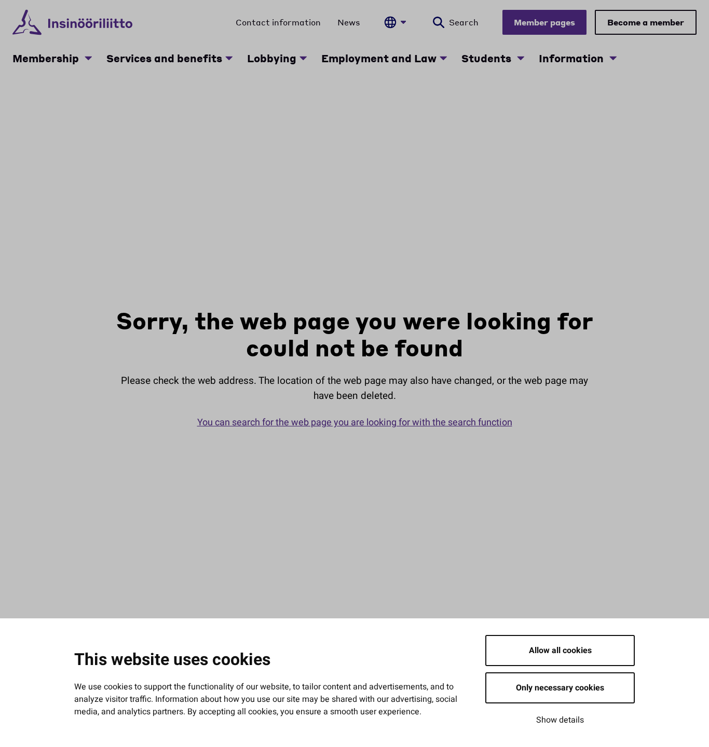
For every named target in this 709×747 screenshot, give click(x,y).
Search (464, 22)
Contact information (278, 22)
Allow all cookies (560, 650)
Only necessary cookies (560, 688)
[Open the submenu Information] (613, 58)
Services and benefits (164, 58)
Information (572, 58)
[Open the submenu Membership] (88, 58)
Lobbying (271, 58)
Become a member (645, 22)
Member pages (544, 22)
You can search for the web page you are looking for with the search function (354, 423)
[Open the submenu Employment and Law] (443, 58)
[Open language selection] (395, 22)
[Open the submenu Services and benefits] (229, 58)
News (348, 22)
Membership (46, 58)
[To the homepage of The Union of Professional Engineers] (72, 22)
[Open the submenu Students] (520, 58)
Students (487, 58)
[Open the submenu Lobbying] (303, 58)
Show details (560, 720)
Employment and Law (379, 58)
